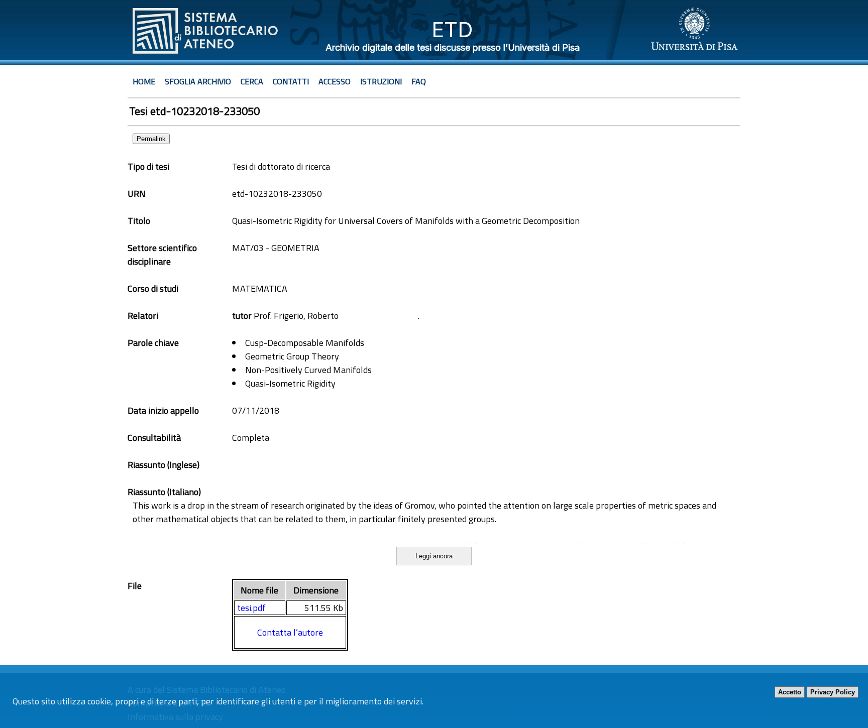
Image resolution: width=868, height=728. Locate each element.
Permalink (151, 139)
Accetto (789, 692)
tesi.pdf (251, 608)
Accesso (334, 81)
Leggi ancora (434, 556)
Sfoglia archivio (198, 81)
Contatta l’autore (290, 632)
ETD (452, 29)
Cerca (252, 81)
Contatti (291, 81)
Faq (418, 81)
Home (144, 81)
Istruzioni (381, 81)
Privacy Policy (832, 692)
